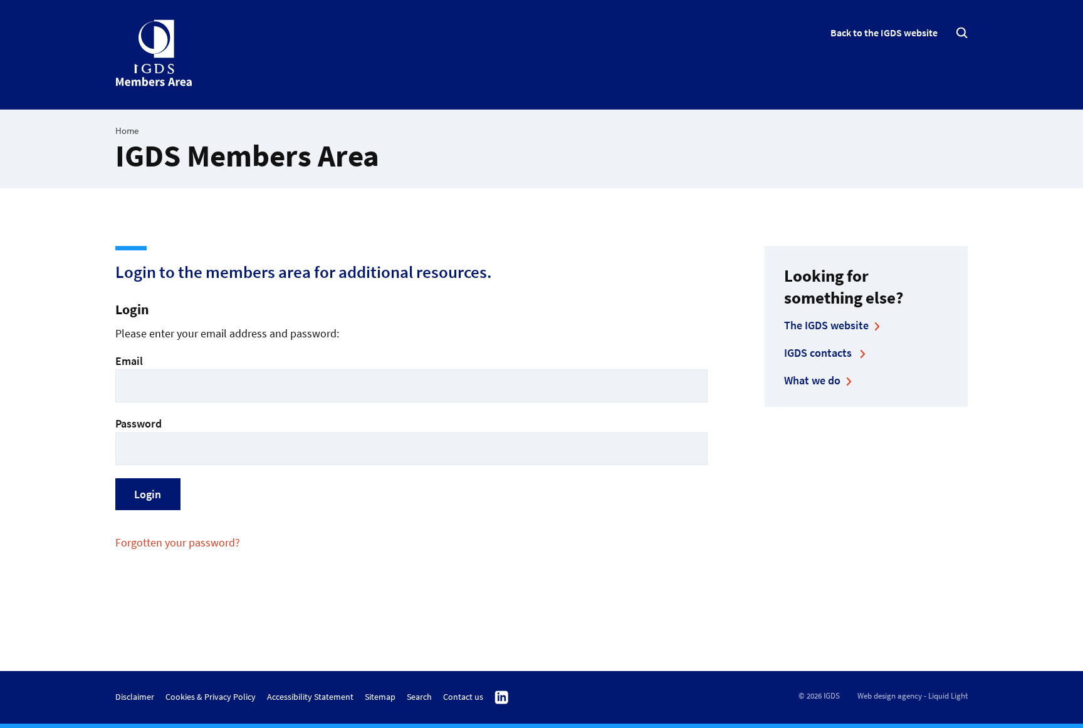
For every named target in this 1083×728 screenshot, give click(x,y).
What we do (812, 380)
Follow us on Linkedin (501, 698)
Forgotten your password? (177, 542)
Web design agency (889, 695)
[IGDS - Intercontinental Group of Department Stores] (154, 53)
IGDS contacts (819, 353)
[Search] (961, 32)
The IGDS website (826, 325)
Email (129, 361)
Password (138, 423)
